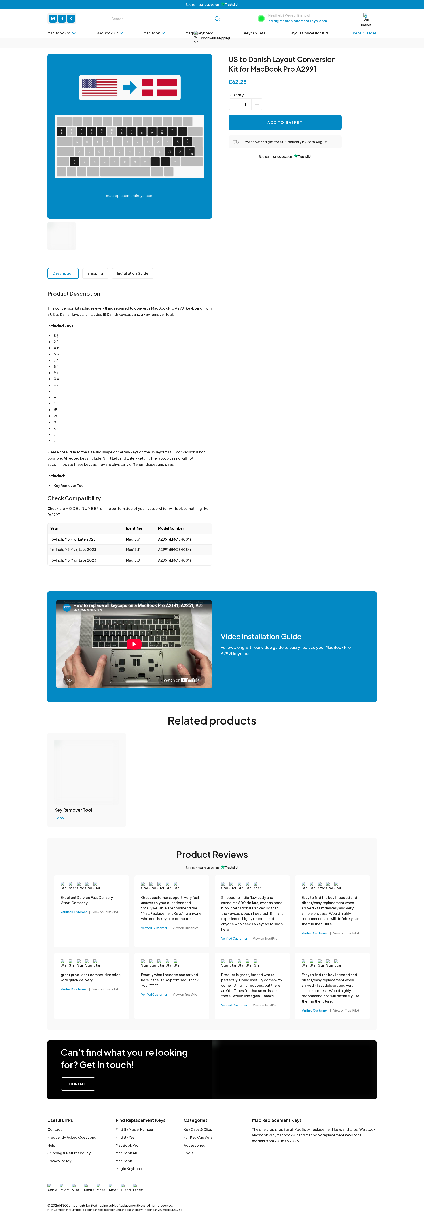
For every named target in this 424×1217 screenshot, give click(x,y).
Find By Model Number (134, 1129)
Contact (78, 1084)
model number (82, 508)
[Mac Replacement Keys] (61, 18)
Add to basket (284, 122)
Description (63, 273)
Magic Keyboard (130, 1168)
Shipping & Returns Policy (69, 1153)
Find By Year (126, 1137)
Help (51, 1145)
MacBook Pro (127, 1145)
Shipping (95, 273)
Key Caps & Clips (198, 1129)
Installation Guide (132, 273)
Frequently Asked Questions (71, 1137)
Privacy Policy (59, 1161)
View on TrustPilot (105, 912)
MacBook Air (126, 1153)
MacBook (124, 1161)
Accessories (194, 1145)
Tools (188, 1153)
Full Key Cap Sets (198, 1137)
